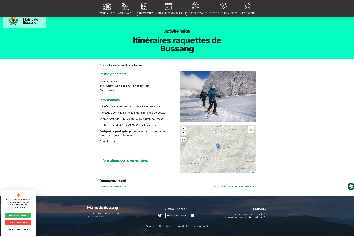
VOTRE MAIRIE (125, 13)
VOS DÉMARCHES (144, 13)
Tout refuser (18, 222)
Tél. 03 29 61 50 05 (95, 216)
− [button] (183, 132)
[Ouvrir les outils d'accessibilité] (351, 186)
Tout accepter (18, 215)
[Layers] (251, 129)
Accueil (103, 65)
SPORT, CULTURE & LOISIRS (223, 13)
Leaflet (253, 172)
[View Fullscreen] (183, 139)
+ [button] (183, 128)
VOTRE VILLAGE (107, 13)
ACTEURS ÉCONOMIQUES (169, 13)
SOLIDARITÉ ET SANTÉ (195, 13)
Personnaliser (18, 229)
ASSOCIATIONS (247, 13)
